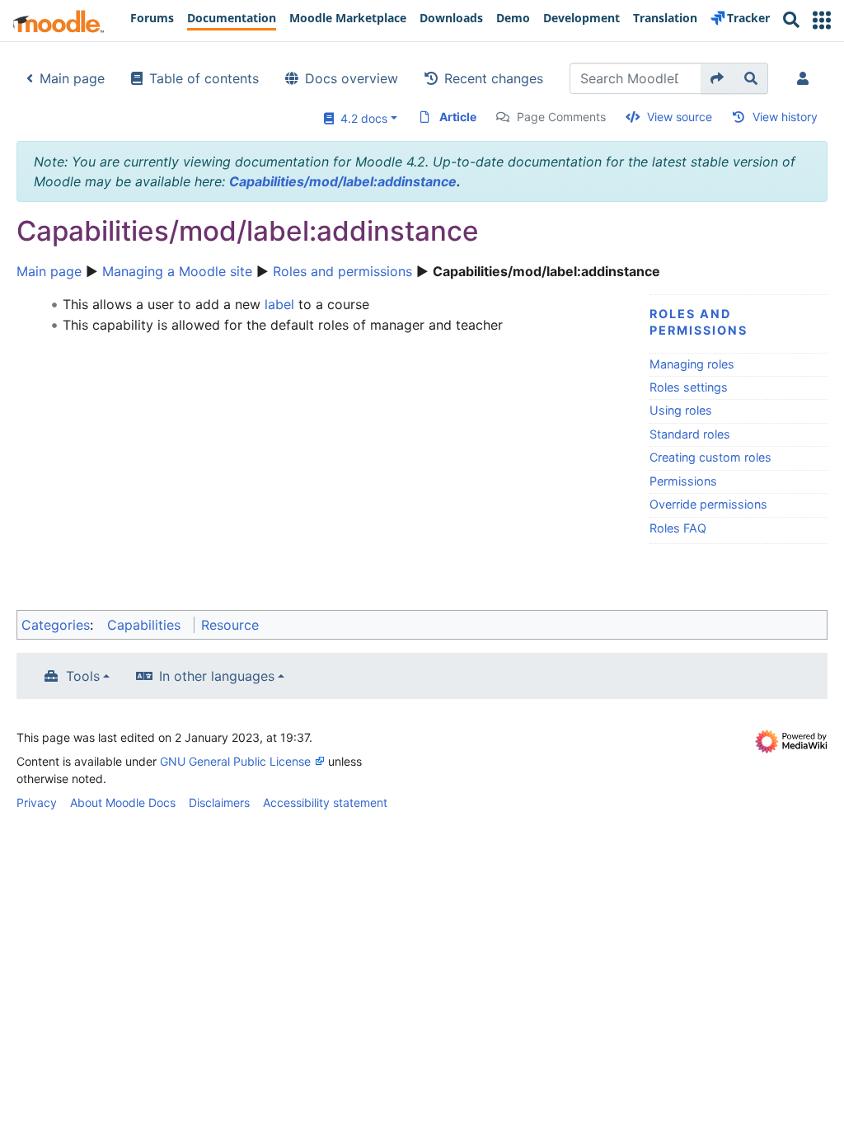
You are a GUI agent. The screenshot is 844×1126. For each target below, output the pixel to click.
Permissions (683, 481)
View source (679, 117)
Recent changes (493, 78)
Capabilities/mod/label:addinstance (343, 181)
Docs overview (351, 78)
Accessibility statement (325, 802)
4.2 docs (360, 118)
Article (457, 117)
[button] (821, 20)
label (279, 304)
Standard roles (689, 434)
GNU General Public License (235, 761)
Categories (55, 625)
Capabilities (144, 625)
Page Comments (561, 117)
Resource (230, 625)
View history (785, 117)
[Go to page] (717, 78)
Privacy (36, 802)
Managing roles (691, 364)
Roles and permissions (342, 271)
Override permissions (708, 504)
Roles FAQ (677, 528)
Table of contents (204, 78)
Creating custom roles (710, 457)
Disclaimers (219, 802)
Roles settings (688, 387)
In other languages (216, 676)
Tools (83, 676)
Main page (72, 78)
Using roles (680, 410)
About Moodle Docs (123, 802)
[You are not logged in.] (806, 78)
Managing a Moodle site (177, 271)
